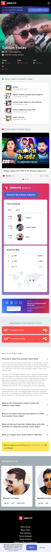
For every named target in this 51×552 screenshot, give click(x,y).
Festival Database (25, 536)
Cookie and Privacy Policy (15, 549)
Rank (9, 210)
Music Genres (25, 527)
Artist (18, 210)
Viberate (8, 3)
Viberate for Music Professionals (25, 542)
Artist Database (25, 533)
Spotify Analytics (25, 539)
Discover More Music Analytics (21, 195)
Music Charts (25, 530)
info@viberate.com (37, 445)
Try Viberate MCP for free (38, 10)
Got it (31, 547)
